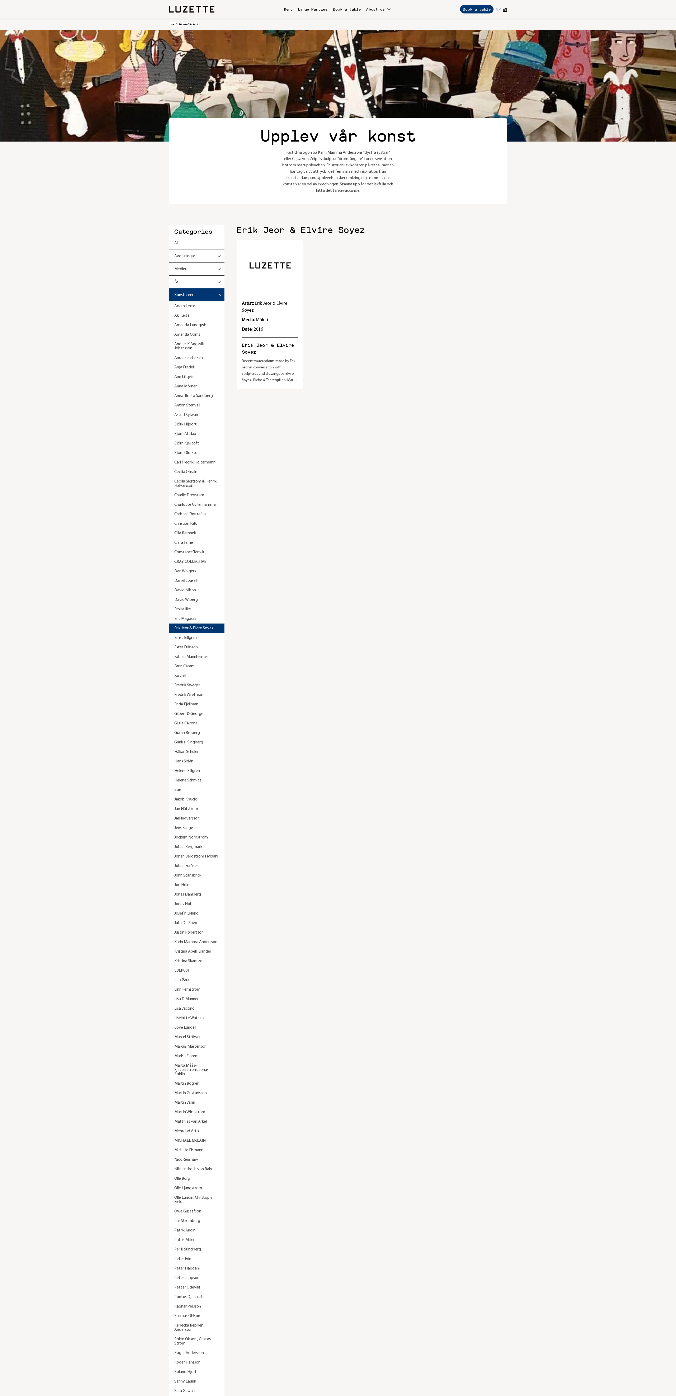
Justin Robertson (189, 932)
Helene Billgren (187, 771)
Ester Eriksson (186, 647)
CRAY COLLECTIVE (190, 562)
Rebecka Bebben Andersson (188, 1327)
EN (505, 9)
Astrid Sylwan (186, 415)
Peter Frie (182, 1259)
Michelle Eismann (188, 1150)
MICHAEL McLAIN (190, 1141)
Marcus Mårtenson (190, 1046)
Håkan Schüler (186, 752)
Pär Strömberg (187, 1221)
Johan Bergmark (188, 847)
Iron (177, 790)
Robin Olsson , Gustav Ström (192, 1341)
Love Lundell (185, 1027)
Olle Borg (182, 1179)
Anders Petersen (188, 358)
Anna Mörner (185, 386)
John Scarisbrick (187, 875)
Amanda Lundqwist (191, 325)
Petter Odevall (187, 1287)
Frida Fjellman (186, 704)
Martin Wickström (189, 1112)
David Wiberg (186, 600)
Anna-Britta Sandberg (193, 396)
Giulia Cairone (186, 723)
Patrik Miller (184, 1240)
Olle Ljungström (188, 1188)
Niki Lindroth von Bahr (193, 1169)
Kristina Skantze (188, 961)
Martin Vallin (184, 1102)
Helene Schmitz (187, 780)
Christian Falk (185, 524)
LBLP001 (182, 970)
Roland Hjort (185, 1372)
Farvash (180, 676)
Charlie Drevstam (189, 495)
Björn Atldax (185, 434)
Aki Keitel (182, 315)
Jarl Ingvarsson (187, 818)
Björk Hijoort (185, 424)
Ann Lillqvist (184, 377)
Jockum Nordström (191, 837)
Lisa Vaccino (184, 1008)
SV (498, 9)
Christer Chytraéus (190, 514)
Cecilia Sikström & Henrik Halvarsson (195, 483)
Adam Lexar (184, 306)
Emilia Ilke (182, 609)
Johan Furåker (186, 866)
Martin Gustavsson (190, 1093)
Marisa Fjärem (186, 1056)
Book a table (347, 9)
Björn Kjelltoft (186, 443)
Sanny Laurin (185, 1381)
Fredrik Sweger (187, 685)
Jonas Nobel (184, 904)
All (176, 243)
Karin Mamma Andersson (195, 942)
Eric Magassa (185, 619)
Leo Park (181, 980)
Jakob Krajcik (185, 799)
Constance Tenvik (189, 552)
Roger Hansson (187, 1362)
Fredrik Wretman (188, 695)
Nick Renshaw (186, 1160)
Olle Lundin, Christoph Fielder (193, 1200)
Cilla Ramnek (185, 533)
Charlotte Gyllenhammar (195, 505)
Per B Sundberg (187, 1249)
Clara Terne (183, 543)
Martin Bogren (186, 1083)
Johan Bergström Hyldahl (196, 856)
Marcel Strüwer (187, 1037)
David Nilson (185, 590)
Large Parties (313, 9)
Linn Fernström (187, 989)
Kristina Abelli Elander (192, 951)
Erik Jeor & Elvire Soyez (194, 628)
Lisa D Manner (186, 999)
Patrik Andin (184, 1230)
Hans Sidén (183, 761)
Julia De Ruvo (185, 923)
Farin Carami (184, 666)
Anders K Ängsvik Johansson (189, 346)
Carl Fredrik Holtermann (194, 462)
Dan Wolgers (185, 571)
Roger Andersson (189, 1353)
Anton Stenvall (187, 405)
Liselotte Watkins (189, 1018)
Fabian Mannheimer (191, 657)
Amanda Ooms (187, 334)
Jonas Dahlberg (187, 894)
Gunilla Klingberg (188, 742)
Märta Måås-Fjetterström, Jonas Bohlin (191, 1070)
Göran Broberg (187, 733)
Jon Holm (182, 885)
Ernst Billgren (185, 638)
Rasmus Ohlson (187, 1316)
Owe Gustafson (187, 1211)
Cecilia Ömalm (186, 472)
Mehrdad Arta (186, 1131)
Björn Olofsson (187, 453)
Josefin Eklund (186, 913)
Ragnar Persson (187, 1306)
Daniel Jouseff (186, 581)
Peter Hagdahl (187, 1268)
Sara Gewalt (184, 1391)
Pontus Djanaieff (189, 1297)
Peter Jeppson (186, 1278)
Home (172, 24)
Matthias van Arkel (190, 1121)
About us (375, 9)
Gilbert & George (188, 714)
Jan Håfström (186, 809)
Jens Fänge (183, 828)
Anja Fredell (184, 367)
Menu (288, 9)
